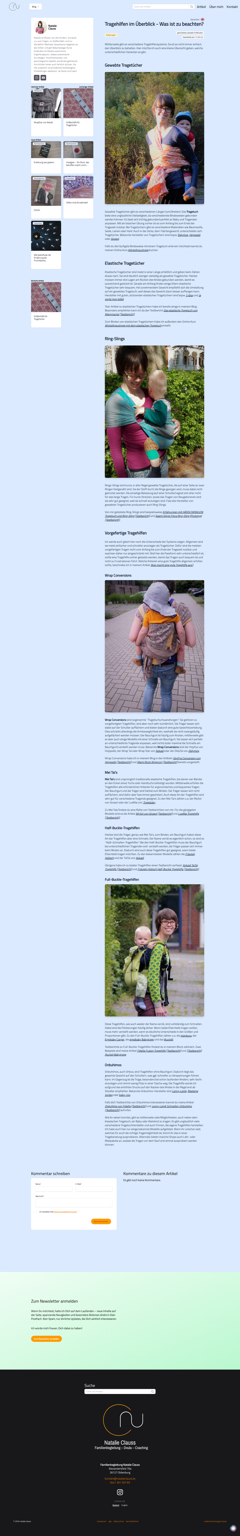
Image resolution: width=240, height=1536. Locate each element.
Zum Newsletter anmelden (46, 1338)
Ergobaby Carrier (114, 1039)
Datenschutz (119, 1521)
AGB (109, 1521)
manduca (186, 1035)
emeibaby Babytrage (142, 1039)
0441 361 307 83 (120, 1482)
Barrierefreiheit (132, 1521)
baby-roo (124, 1095)
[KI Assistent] (233, 1528)
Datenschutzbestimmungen (65, 1211)
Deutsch (115, 1505)
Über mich (216, 6)
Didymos (183, 235)
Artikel (201, 6)
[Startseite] (14, 6)
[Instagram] (120, 1492)
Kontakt (232, 6)
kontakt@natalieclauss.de (120, 1478)
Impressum (101, 1521)
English (125, 1505)
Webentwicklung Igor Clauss (215, 1521)
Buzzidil (168, 1039)
